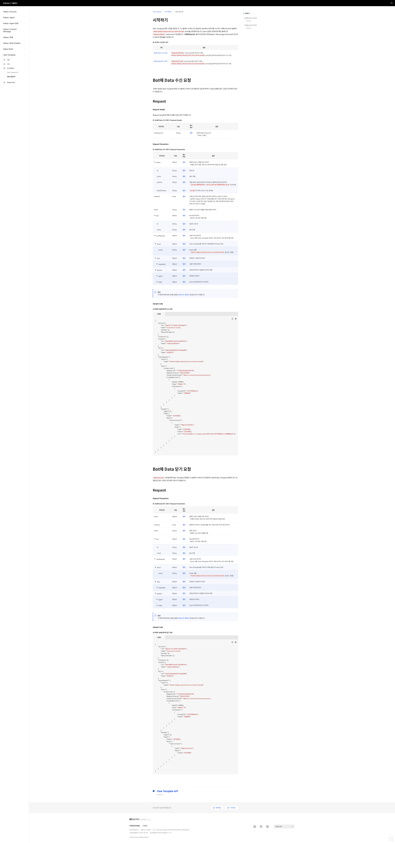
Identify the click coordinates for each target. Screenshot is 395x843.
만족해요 (218, 808)
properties (162, 264)
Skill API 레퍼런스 (184, 295)
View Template (157, 12)
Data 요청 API (179, 12)
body (160, 282)
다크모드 (235, 318)
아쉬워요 (233, 808)
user (158, 258)
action (158, 162)
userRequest (160, 236)
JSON (159, 314)
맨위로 (391, 839)
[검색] (392, 3)
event (159, 244)
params (159, 270)
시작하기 (247, 13)
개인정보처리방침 (134, 826)
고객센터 (144, 826)
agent (160, 276)
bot (157, 216)
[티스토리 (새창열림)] (254, 826)
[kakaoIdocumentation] (10, 2)
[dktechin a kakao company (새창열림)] (140, 819)
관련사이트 (278, 826)
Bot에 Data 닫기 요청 (251, 25)
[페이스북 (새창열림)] (261, 826)
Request (248, 21)
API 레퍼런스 (168, 12)
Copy (232, 319)
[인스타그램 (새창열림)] (267, 826)
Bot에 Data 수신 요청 (251, 18)
